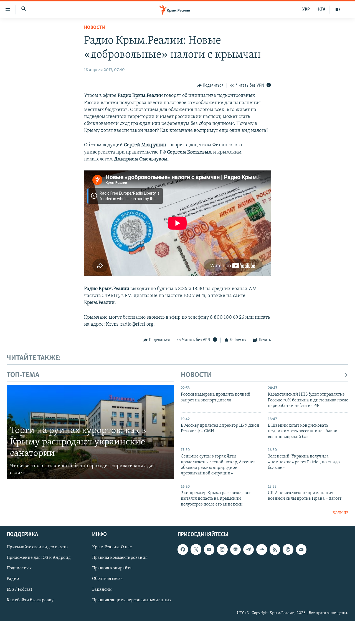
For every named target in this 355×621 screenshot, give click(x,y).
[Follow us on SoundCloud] (261, 549)
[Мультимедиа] (337, 9)
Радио (13, 579)
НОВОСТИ (196, 375)
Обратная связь (107, 579)
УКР (306, 9)
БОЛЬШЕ (340, 513)
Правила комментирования (120, 557)
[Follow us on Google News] (235, 549)
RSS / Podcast (19, 589)
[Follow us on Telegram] (248, 549)
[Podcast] (288, 549)
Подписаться (19, 568)
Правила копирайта (112, 568)
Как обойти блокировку (30, 600)
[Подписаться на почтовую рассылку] (301, 549)
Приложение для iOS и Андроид (39, 557)
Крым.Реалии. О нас (112, 547)
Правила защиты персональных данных (131, 600)
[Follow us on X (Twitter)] (196, 549)
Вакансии (102, 589)
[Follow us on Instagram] (222, 549)
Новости (94, 27)
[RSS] (275, 549)
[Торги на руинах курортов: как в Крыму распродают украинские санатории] (90, 432)
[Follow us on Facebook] (183, 549)
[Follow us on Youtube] (209, 549)
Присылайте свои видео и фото (37, 547)
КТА (321, 9)
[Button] (210, 85)
